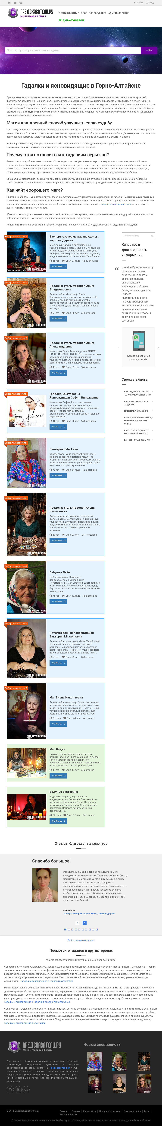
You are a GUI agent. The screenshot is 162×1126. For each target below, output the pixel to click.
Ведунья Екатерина (64, 792)
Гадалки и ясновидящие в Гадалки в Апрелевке (46, 981)
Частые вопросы (68, 1114)
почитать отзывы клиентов (116, 204)
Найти (149, 50)
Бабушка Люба (60, 572)
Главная (64, 1111)
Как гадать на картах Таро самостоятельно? (137, 393)
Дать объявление (73, 20)
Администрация (118, 13)
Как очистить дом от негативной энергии (136, 432)
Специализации (69, 13)
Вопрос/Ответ (97, 13)
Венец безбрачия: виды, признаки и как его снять (138, 420)
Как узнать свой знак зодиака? (136, 403)
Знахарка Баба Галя (64, 449)
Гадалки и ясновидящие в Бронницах (24, 1023)
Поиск (140, 3)
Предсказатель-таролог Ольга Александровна (72, 344)
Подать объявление (110, 1111)
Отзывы (76, 1111)
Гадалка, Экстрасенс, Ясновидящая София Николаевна (74, 395)
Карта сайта (89, 1111)
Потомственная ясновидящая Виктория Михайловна (72, 634)
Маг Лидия (57, 749)
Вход (151, 3)
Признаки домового (136, 411)
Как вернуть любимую (137, 440)
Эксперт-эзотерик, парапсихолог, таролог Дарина (89, 895)
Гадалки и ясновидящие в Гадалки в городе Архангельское (37, 1002)
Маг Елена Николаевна (66, 697)
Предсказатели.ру (60, 1068)
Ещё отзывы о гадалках (81, 940)
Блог (84, 13)
